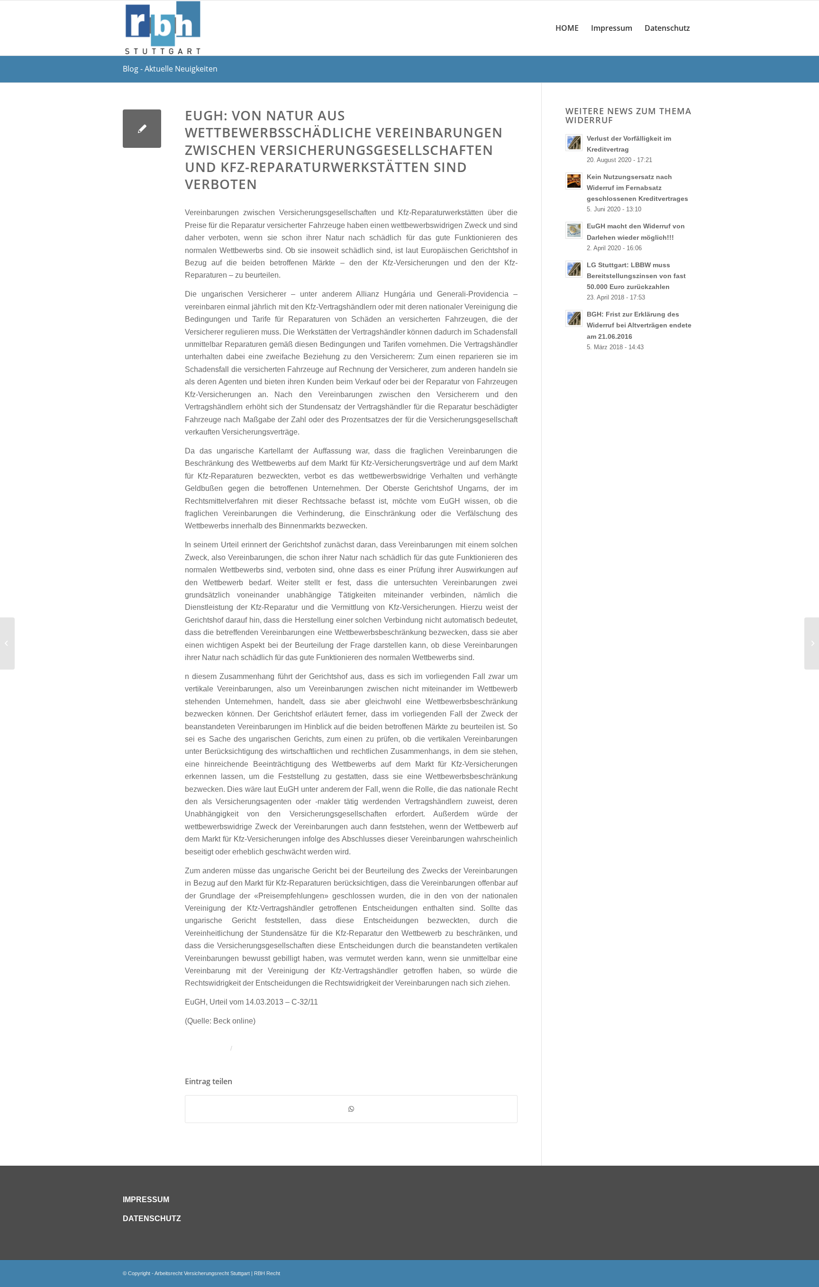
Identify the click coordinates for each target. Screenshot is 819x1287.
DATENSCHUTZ (152, 1218)
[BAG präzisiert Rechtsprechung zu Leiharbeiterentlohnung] (7, 643)
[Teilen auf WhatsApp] (351, 1109)
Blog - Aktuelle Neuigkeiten (170, 68)
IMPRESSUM (146, 1200)
